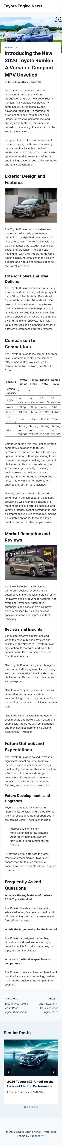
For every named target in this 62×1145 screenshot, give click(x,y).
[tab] (25, 1107)
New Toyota (11, 47)
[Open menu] (55, 6)
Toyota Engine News (18, 82)
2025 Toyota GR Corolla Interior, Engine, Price (48, 1006)
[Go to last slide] (8, 1072)
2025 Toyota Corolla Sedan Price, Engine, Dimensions (16, 1006)
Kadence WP (37, 1135)
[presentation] (31, 1058)
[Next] (53, 1072)
